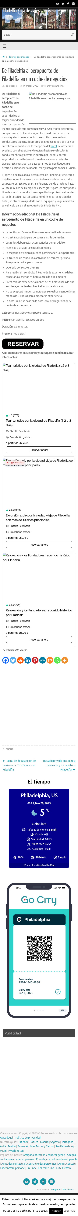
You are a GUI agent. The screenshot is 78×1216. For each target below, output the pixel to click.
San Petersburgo (65, 1146)
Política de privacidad (28, 1137)
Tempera (55, 1189)
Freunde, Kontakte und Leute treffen (49, 1168)
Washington (16, 1150)
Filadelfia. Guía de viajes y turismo (29, 11)
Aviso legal (6, 1137)
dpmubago (11, 85)
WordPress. (68, 1189)
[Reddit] (20, 660)
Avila (3, 1146)
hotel (54, 146)
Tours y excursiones (19, 56)
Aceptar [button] (56, 1210)
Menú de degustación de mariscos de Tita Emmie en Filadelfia (19, 765)
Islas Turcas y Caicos (42, 1146)
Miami (3, 1150)
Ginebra (23, 1142)
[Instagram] (73, 3)
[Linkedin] (27, 660)
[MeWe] (42, 660)
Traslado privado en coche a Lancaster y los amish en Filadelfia (59, 765)
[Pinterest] (35, 660)
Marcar (9, 748)
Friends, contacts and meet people (56, 1159)
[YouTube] (57, 3)
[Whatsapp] (57, 660)
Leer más (69, 1211)
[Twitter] (63, 3)
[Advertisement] (39, 704)
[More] (64, 660)
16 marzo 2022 (30, 85)
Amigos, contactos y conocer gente (44, 1155)
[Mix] (50, 660)
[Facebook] (68, 3)
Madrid (44, 1142)
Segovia (55, 1142)
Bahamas (22, 1146)
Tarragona (67, 1142)
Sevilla (12, 1146)
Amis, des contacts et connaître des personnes (28, 1163)
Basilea (34, 1142)
